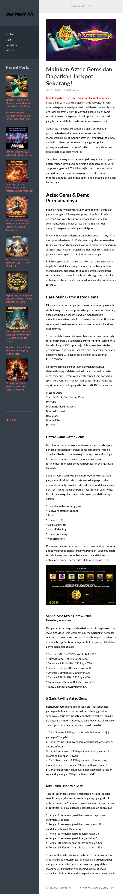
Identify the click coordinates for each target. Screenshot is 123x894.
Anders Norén (99, 888)
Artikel (9, 34)
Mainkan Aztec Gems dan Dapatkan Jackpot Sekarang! (79, 76)
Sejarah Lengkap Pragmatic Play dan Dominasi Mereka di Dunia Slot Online (19, 298)
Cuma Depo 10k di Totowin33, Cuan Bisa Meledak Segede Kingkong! (19, 187)
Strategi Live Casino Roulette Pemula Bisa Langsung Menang (16, 386)
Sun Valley (11, 45)
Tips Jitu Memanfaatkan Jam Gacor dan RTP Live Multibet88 (18, 262)
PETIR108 (11, 420)
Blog (8, 39)
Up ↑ (113, 888)
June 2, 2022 (53, 90)
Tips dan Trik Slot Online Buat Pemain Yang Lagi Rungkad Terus (18, 350)
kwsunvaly (71, 90)
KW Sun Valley (62, 888)
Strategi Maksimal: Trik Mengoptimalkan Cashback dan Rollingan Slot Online (19, 102)
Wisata (10, 50)
